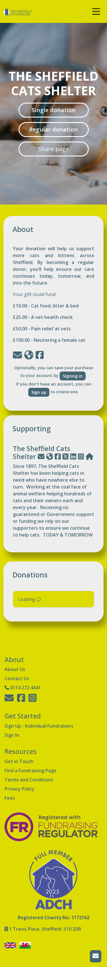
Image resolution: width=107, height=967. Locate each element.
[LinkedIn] (73, 456)
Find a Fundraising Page (30, 770)
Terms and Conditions (29, 780)
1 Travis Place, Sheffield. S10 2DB (45, 929)
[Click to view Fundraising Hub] (89, 456)
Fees (10, 798)
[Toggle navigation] (96, 11)
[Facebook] (58, 456)
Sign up (38, 392)
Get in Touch (19, 761)
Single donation (54, 110)
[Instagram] (81, 456)
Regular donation (53, 129)
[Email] (41, 456)
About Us (15, 669)
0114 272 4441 (25, 687)
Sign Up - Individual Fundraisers (39, 726)
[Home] (49, 456)
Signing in (72, 376)
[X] (65, 456)
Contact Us (17, 678)
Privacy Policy (20, 789)
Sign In (12, 735)
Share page (53, 149)
